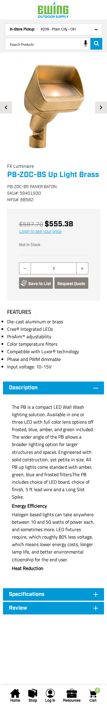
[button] (53, 107)
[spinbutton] (53, 268)
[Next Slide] (101, 107)
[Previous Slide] (6, 107)
